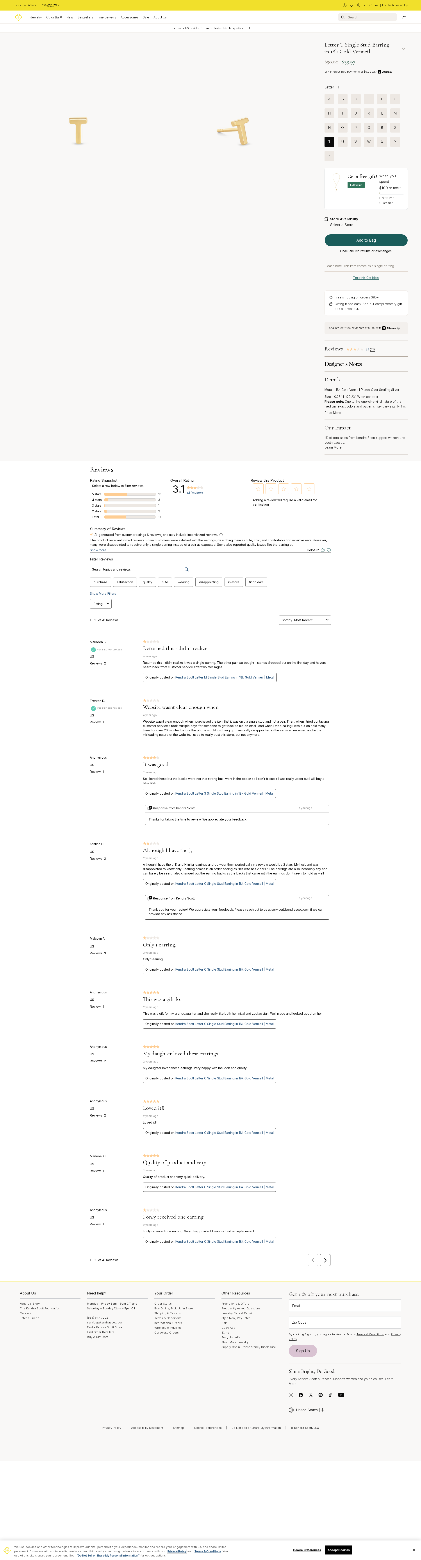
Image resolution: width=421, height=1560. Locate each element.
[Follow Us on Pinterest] (320, 1396)
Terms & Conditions (168, 1318)
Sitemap (178, 1427)
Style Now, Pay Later (235, 1318)
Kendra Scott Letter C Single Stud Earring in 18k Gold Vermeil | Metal (224, 883)
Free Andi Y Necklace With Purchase (207, 28)
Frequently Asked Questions (240, 1308)
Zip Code (299, 1322)
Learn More (333, 447)
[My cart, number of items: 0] (404, 17)
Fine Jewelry (107, 17)
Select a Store (341, 225)
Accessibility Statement (147, 1427)
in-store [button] (233, 582)
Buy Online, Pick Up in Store (173, 1308)
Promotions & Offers (235, 1303)
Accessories (129, 17)
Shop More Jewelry (234, 1342)
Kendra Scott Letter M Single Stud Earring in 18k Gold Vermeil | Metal (224, 677)
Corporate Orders (166, 1332)
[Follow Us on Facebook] (301, 1396)
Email (296, 1305)
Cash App (228, 1327)
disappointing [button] (209, 582)
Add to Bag (366, 240)
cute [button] (165, 582)
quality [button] (147, 582)
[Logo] (18, 17)
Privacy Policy (111, 1427)
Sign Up (303, 1351)
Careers (25, 1313)
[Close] (414, 1550)
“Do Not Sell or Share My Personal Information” (108, 1555)
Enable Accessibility (395, 5)
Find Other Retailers (100, 1332)
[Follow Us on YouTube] (341, 1396)
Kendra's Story (30, 1303)
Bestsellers (85, 17)
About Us (160, 17)
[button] (258, 489)
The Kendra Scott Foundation (40, 1308)
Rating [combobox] (98, 604)
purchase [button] (100, 582)
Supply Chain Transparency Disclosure (248, 1347)
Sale (146, 17)
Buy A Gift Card (98, 1337)
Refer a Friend (29, 1318)
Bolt (224, 1323)
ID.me (225, 1332)
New (69, 17)
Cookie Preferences (208, 1427)
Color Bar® (54, 17)
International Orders (168, 1323)
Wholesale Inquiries (168, 1327)
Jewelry (36, 17)
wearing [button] (183, 582)
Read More (333, 413)
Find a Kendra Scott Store (104, 1327)
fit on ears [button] (256, 582)
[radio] (329, 99)
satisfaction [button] (125, 582)
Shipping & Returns (167, 1313)
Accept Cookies (339, 1549)
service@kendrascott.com (105, 1322)
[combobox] (309, 620)
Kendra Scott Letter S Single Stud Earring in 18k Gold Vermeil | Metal (224, 793)
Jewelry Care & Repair (237, 1313)
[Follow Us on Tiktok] (330, 1396)
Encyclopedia (230, 1337)
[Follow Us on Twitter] (311, 1396)
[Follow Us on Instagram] (291, 1396)
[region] (210, 1550)
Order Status (163, 1303)
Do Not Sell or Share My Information (256, 1427)
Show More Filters (103, 593)
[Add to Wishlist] (403, 48)
